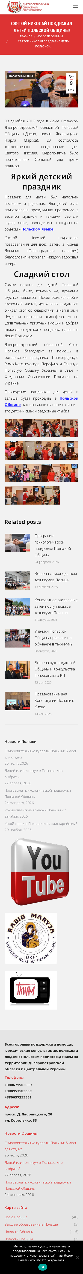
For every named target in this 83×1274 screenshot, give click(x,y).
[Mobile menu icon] (75, 7)
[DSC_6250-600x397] (51, 495)
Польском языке (37, 229)
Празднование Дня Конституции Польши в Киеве (54, 700)
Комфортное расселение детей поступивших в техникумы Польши (56, 606)
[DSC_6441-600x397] (32, 495)
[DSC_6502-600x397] (51, 450)
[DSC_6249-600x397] (32, 428)
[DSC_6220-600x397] (69, 473)
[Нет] (77, 1257)
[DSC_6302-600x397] (69, 450)
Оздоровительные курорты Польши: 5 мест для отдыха (40, 754)
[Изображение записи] (17, 543)
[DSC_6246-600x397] (32, 450)
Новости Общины (21, 76)
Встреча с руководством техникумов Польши (56, 576)
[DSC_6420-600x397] (14, 450)
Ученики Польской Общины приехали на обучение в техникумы (54, 638)
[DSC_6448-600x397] (69, 428)
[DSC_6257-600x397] (51, 473)
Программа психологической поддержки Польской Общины (53, 545)
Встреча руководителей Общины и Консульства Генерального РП (55, 669)
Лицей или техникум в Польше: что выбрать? (34, 773)
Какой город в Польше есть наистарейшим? (41, 823)
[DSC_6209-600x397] (14, 473)
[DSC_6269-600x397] (14, 495)
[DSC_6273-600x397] (14, 428)
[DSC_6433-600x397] (32, 473)
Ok (43, 1267)
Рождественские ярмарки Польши (33, 810)
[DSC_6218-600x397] (51, 428)
